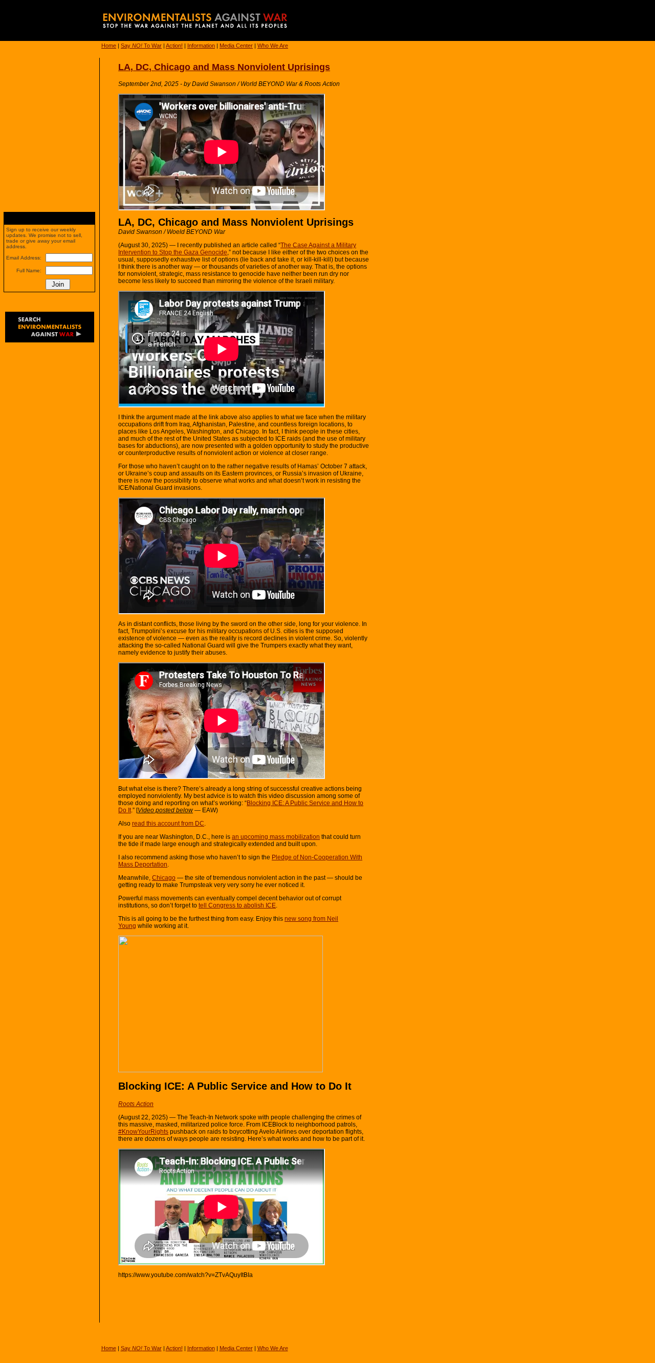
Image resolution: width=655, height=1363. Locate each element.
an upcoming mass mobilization (276, 836)
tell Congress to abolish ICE (237, 905)
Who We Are (272, 45)
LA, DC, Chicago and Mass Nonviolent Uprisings (224, 67)
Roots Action (136, 1104)
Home (108, 45)
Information (201, 45)
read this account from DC (168, 823)
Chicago (164, 877)
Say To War (141, 45)
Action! (174, 45)
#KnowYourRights (143, 1131)
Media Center (236, 45)
